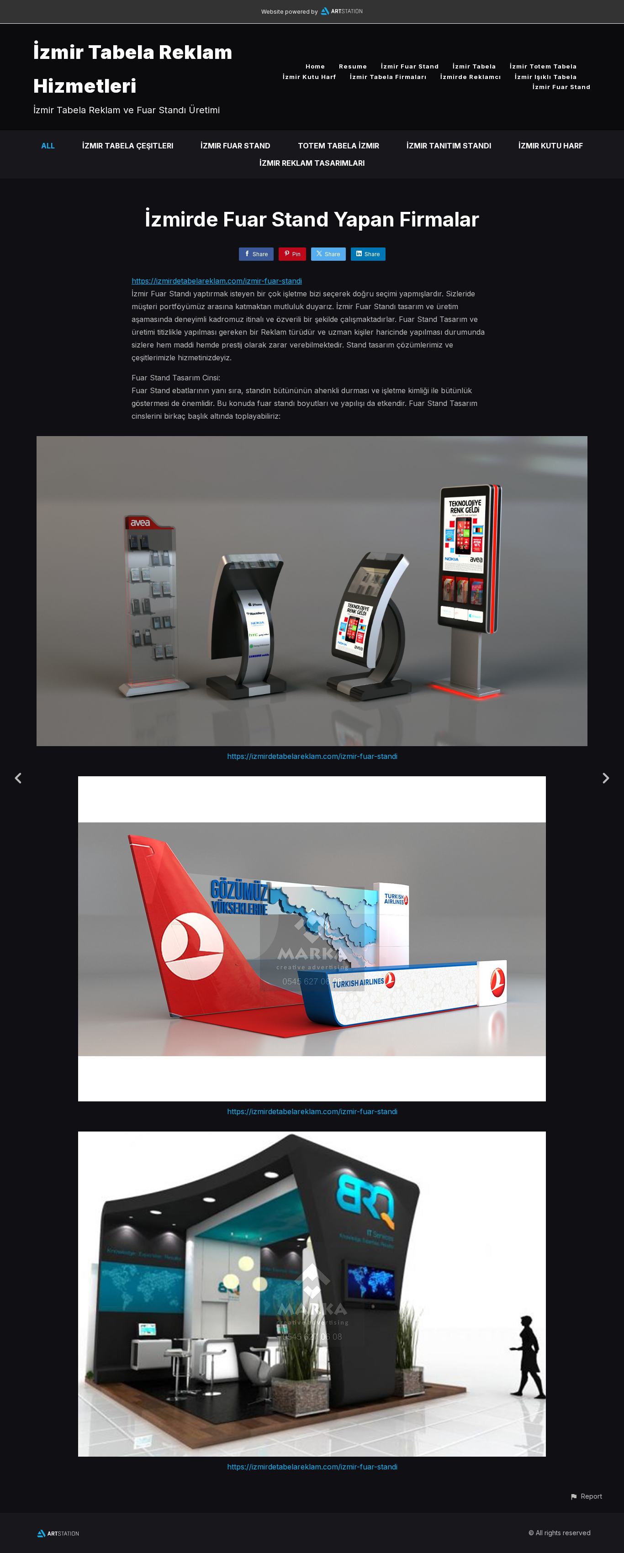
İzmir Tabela (474, 66)
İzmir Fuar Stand (410, 66)
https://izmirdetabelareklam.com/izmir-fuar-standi (217, 280)
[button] (586, 1496)
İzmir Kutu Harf (309, 76)
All (48, 145)
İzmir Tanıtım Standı (449, 145)
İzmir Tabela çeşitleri (127, 145)
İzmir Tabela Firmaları (388, 76)
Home (315, 66)
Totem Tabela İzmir (338, 145)
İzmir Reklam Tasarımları (312, 163)
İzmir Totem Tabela (543, 66)
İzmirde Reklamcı (470, 76)
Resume (353, 66)
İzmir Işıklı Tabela (546, 76)
